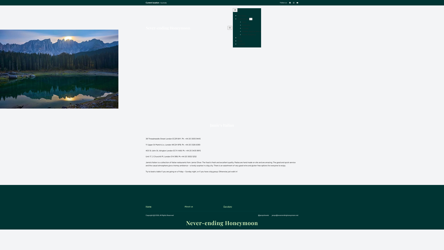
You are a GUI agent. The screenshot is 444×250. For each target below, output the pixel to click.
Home (148, 206)
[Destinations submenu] (250, 19)
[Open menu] (230, 28)
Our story (227, 206)
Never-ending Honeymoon (168, 27)
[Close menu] (235, 10)
